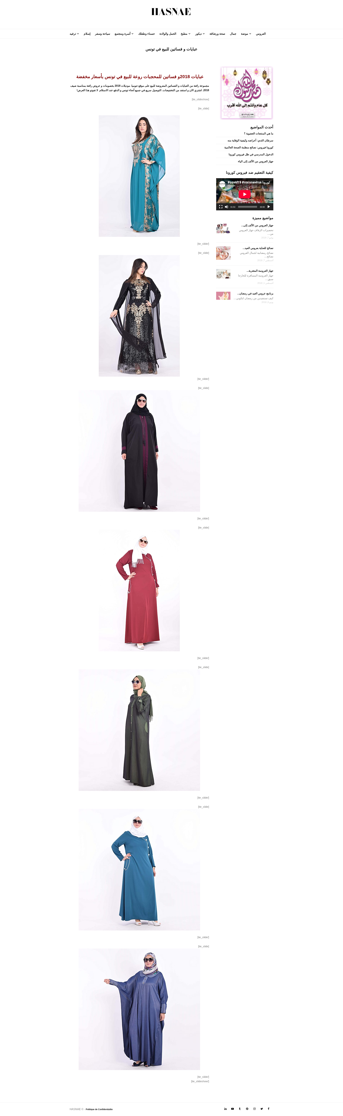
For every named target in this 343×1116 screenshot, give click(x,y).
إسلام (87, 33)
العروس (261, 33)
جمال (233, 33)
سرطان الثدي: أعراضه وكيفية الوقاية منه (250, 140)
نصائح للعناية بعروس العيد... (258, 248)
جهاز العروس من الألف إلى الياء (255, 161)
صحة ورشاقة (217, 33)
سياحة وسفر (102, 33)
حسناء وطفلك (146, 33)
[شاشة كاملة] (221, 207)
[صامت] (226, 207)
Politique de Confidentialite (99, 1109)
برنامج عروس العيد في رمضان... (255, 293)
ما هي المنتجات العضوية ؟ (258, 133)
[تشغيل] (268, 207)
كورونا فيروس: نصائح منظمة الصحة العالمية (248, 147)
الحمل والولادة (168, 33)
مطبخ (184, 33)
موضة (244, 33)
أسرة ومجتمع (122, 33)
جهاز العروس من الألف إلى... (257, 225)
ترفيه (73, 33)
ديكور (198, 33)
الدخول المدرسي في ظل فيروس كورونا (251, 154)
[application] (244, 194)
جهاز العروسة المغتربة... (260, 270)
